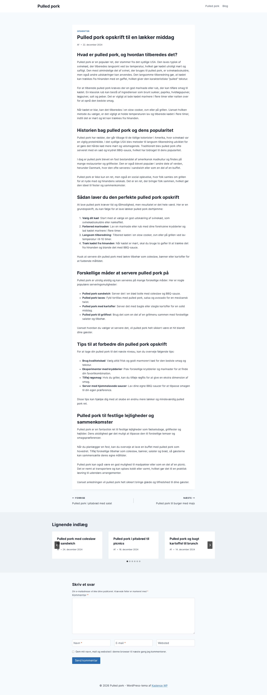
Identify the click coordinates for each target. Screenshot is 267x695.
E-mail (121, 643)
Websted (163, 643)
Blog (225, 6)
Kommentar (80, 595)
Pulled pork (212, 6)
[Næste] (210, 545)
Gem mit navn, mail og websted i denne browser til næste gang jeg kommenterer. (121, 651)
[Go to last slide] (57, 545)
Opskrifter (83, 31)
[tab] (127, 561)
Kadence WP (160, 685)
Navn (78, 643)
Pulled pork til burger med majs (175, 501)
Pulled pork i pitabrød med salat (92, 501)
